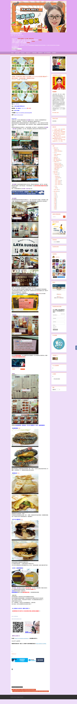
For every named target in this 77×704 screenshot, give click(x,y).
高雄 (55, 208)
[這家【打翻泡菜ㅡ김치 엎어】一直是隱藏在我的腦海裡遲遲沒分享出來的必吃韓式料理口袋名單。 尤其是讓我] (53, 274)
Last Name (54, 321)
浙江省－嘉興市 (57, 183)
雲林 (55, 207)
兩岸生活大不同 (57, 163)
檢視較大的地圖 (14, 118)
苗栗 (55, 206)
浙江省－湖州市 (57, 184)
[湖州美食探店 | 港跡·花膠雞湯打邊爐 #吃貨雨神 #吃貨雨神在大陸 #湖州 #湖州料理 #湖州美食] (53, 264)
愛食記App (59, 296)
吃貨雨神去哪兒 (16, 34)
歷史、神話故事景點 (47, 52)
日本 (55, 186)
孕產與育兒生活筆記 (57, 164)
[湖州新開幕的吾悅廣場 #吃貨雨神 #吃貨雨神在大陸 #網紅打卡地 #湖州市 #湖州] (57, 270)
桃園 (55, 203)
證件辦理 (55, 169)
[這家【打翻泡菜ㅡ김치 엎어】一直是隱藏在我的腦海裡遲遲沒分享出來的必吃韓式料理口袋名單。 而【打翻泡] (63, 270)
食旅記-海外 (28, 52)
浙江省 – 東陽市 (57, 181)
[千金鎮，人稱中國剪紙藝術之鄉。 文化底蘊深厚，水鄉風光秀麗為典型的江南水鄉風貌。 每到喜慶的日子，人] (63, 260)
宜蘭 (55, 199)
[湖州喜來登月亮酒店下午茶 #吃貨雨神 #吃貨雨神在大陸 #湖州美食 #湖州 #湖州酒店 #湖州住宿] (60, 260)
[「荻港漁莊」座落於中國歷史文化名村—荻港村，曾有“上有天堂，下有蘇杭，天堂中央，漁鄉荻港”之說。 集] (60, 267)
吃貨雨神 (19, 79)
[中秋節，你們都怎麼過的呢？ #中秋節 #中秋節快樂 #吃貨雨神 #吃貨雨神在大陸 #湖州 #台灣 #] (53, 260)
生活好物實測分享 (57, 167)
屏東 (55, 200)
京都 (56, 187)
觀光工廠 (22, 52)
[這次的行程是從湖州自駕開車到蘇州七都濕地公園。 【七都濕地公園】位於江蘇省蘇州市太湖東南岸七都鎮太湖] (53, 270)
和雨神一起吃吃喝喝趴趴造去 (15, 616)
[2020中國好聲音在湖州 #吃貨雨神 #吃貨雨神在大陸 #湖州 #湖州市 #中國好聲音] (63, 274)
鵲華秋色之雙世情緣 (57, 151)
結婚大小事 (56, 168)
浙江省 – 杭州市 (57, 180)
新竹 (55, 202)
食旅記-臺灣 (17, 52)
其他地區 (56, 176)
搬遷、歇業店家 (57, 154)
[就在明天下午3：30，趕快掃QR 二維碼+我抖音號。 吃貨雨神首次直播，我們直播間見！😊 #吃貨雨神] (57, 264)
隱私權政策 (54, 52)
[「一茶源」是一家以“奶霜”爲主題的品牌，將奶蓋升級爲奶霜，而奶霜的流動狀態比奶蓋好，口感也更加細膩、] (63, 267)
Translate (19, 50)
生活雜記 (55, 161)
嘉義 (55, 198)
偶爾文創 (55, 148)
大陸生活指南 (34, 52)
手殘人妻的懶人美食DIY (58, 165)
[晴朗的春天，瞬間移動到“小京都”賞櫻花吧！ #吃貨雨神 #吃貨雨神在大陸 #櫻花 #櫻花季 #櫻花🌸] (57, 267)
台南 (23, 79)
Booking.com (14, 653)
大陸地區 (55, 174)
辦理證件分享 (40, 52)
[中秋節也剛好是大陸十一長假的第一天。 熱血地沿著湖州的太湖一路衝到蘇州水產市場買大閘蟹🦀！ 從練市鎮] (60, 270)
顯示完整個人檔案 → (55, 112)
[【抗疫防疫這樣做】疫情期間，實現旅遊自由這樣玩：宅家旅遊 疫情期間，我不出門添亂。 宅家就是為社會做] (57, 260)
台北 (55, 195)
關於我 (12, 52)
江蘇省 (56, 179)
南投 (55, 192)
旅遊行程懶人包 (56, 158)
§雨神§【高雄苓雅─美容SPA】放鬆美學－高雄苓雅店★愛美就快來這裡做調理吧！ (24, 689)
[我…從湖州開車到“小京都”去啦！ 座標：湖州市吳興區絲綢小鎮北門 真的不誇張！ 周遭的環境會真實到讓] (53, 267)
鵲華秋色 (55, 149)
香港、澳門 (56, 189)
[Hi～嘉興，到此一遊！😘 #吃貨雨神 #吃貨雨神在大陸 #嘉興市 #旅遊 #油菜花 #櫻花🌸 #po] (60, 264)
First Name (54, 318)
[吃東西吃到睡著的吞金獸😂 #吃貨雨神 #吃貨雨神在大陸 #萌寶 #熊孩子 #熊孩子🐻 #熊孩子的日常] (60, 274)
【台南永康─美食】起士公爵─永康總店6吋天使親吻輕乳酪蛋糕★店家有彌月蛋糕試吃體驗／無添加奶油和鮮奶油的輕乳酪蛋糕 (30, 691)
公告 (54, 152)
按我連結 (28, 42)
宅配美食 (55, 157)
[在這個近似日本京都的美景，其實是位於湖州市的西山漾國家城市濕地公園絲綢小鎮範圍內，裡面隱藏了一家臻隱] (63, 264)
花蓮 (55, 204)
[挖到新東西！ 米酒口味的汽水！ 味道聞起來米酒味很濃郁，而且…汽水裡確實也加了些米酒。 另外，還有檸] (57, 274)
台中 (55, 194)
